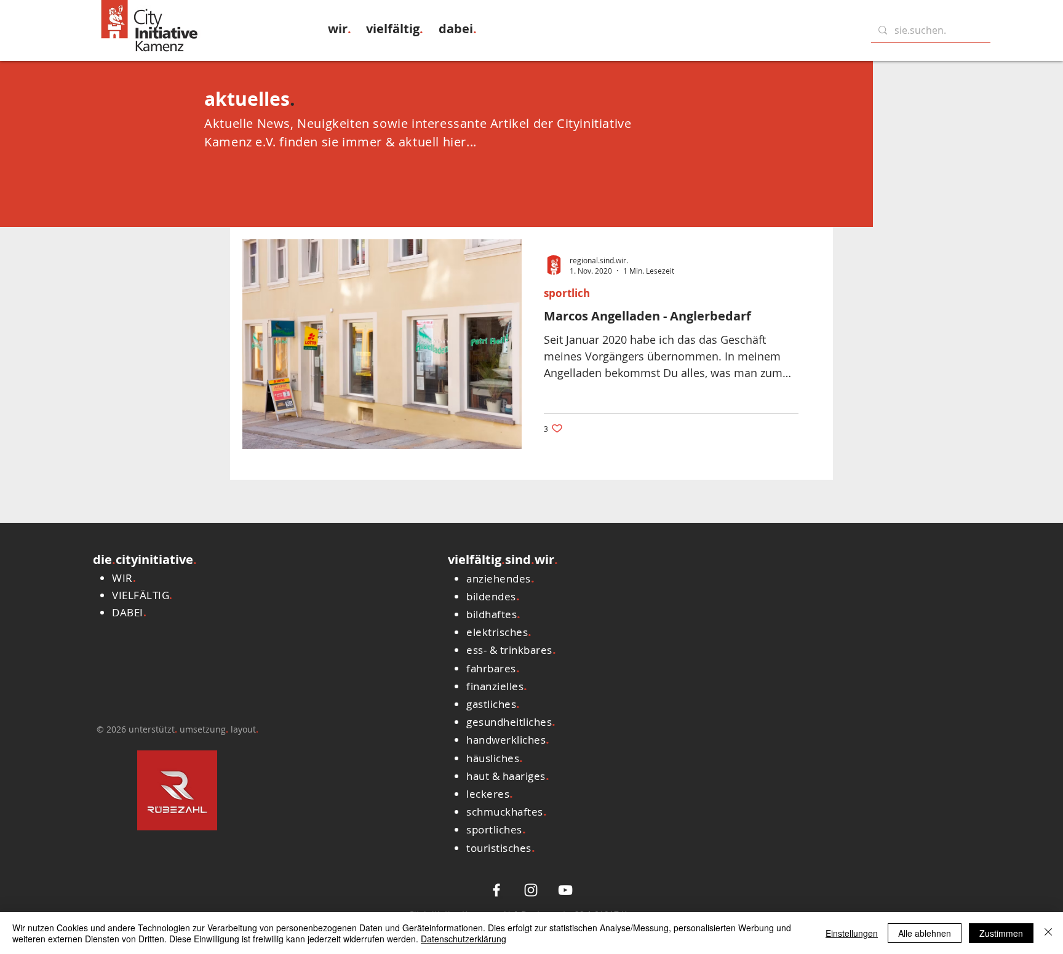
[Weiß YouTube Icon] (565, 890)
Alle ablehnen (924, 933)
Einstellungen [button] (852, 933)
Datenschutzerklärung (463, 938)
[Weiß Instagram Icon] (530, 890)
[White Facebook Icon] (496, 890)
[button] (339, 28)
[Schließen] (1048, 933)
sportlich (567, 293)
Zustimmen (1001, 933)
